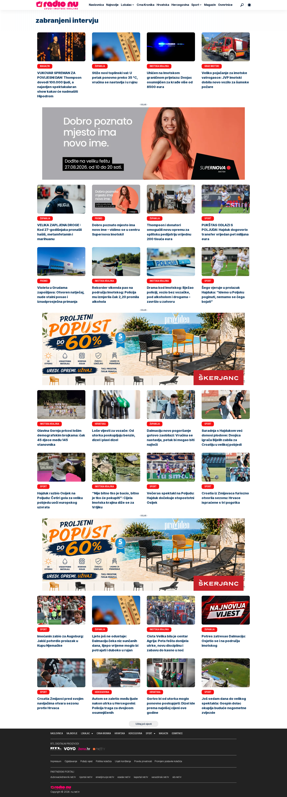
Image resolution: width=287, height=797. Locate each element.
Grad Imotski (211, 66)
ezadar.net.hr (124, 777)
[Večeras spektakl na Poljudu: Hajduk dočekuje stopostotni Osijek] (171, 467)
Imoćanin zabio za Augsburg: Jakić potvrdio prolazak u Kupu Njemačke (60, 641)
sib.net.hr (177, 777)
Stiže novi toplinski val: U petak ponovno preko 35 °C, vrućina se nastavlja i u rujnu (115, 77)
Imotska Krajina (159, 66)
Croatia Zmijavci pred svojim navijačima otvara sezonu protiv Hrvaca (60, 703)
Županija (100, 66)
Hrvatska (100, 423)
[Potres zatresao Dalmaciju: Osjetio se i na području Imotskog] (226, 610)
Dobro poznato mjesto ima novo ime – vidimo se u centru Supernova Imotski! (116, 229)
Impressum (55, 761)
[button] (242, 5)
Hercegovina (102, 692)
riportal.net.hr (86, 777)
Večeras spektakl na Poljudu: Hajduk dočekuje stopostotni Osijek (170, 498)
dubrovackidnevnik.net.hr (63, 777)
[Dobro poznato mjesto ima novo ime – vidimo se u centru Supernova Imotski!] (116, 199)
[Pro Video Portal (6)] (143, 348)
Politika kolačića (104, 761)
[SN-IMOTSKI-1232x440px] (143, 143)
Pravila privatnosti (143, 761)
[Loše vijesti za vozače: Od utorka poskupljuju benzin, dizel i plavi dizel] (116, 404)
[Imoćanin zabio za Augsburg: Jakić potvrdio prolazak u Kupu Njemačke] (61, 610)
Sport (207, 218)
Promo (98, 218)
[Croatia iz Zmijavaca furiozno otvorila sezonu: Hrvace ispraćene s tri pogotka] (226, 467)
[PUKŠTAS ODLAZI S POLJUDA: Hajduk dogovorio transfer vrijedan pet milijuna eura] (226, 199)
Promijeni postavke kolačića (168, 761)
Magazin (45, 66)
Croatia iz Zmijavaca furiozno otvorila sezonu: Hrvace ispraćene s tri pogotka (225, 498)
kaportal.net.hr (141, 777)
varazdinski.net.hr (160, 777)
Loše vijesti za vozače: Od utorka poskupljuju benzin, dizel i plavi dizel (113, 435)
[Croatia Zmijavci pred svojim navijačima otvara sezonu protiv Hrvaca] (61, 672)
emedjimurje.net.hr (105, 777)
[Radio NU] (57, 5)
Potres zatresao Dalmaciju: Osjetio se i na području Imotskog (224, 641)
